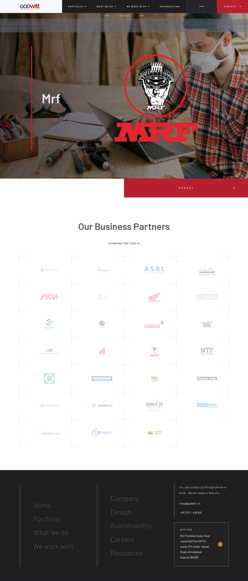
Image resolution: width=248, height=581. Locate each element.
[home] (31, 6)
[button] (77, 6)
